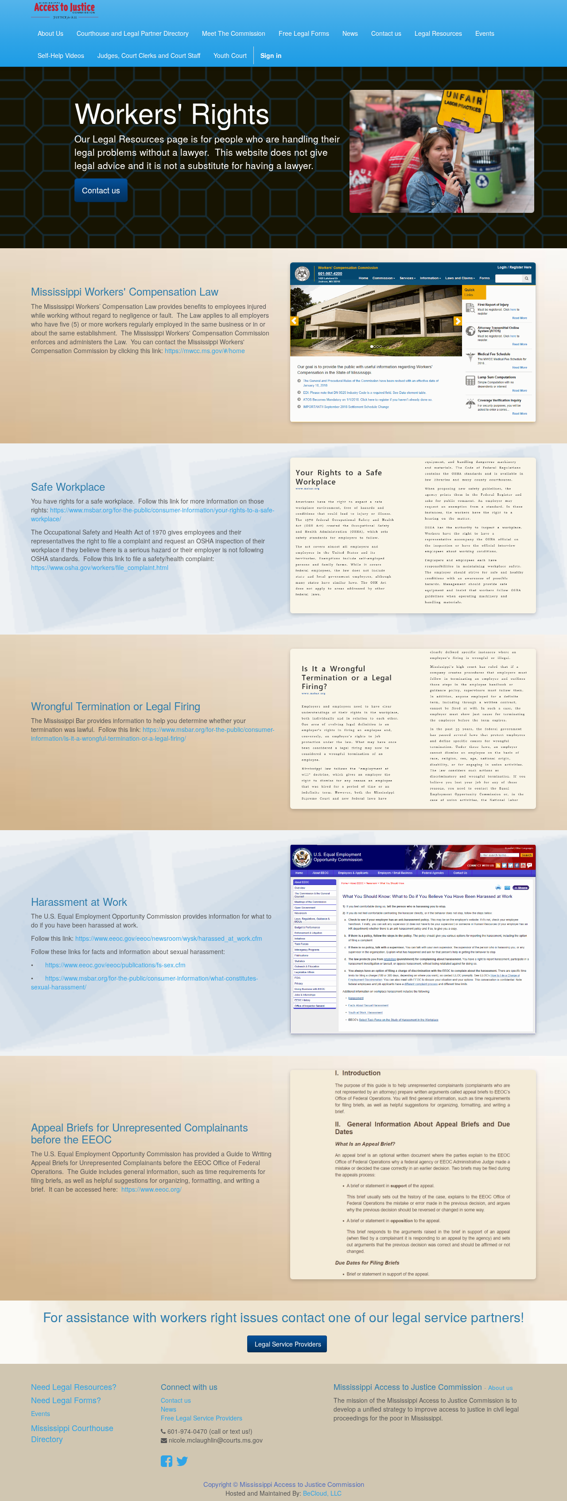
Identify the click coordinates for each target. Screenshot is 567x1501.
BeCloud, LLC (322, 1493)
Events (40, 1413)
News (168, 1409)
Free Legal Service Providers (201, 1417)
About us (500, 1387)
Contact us (101, 190)
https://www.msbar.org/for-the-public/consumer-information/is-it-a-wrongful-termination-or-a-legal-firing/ (153, 734)
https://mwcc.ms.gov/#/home (206, 350)
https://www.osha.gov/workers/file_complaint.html (99, 567)
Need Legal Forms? (66, 1399)
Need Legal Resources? (74, 1386)
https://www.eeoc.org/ (151, 1189)
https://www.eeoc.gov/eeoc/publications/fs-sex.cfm (115, 964)
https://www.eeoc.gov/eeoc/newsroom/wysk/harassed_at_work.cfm (168, 938)
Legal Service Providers (287, 1343)
